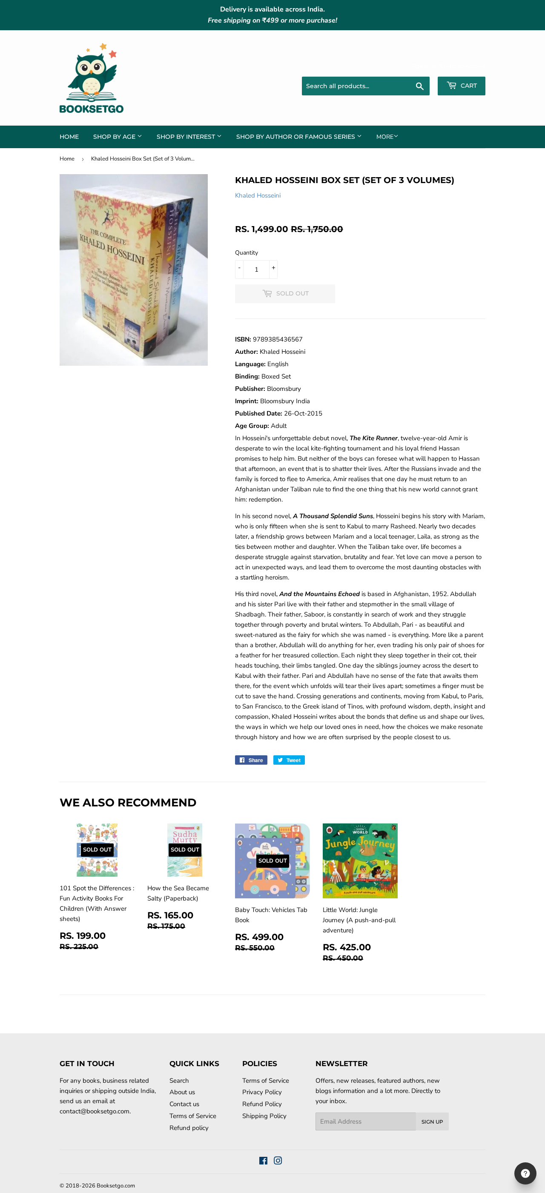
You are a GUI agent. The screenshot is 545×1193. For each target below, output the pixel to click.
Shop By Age (115, 137)
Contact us (184, 1104)
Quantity (246, 253)
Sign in (419, 66)
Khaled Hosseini (258, 195)
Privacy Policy (262, 1092)
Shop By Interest (187, 137)
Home (69, 137)
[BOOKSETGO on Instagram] (278, 1162)
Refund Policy (262, 1104)
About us (182, 1092)
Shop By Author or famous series (296, 137)
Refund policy (189, 1128)
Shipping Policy (264, 1116)
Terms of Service (192, 1116)
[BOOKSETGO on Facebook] (263, 1162)
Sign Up (432, 1121)
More (384, 137)
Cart (468, 85)
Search (179, 1080)
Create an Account (462, 66)
